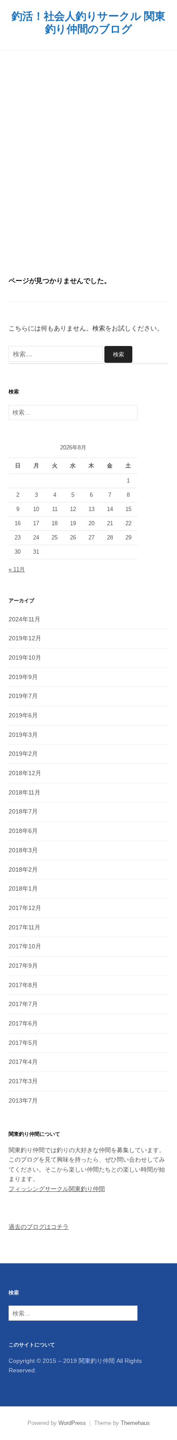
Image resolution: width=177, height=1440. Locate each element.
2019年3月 (23, 734)
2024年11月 (24, 619)
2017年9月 (23, 965)
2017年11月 (24, 927)
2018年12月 (25, 773)
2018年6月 (23, 830)
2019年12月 (25, 638)
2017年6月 (23, 1023)
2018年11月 (24, 792)
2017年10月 (25, 946)
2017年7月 (23, 1004)
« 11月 (17, 569)
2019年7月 (23, 695)
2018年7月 (23, 811)
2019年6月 (23, 715)
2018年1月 (23, 888)
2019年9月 (23, 676)
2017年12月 (25, 907)
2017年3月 (23, 1081)
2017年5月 (23, 1042)
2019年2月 (23, 753)
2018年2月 (23, 869)
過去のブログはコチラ (39, 1226)
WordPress (72, 1423)
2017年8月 (23, 985)
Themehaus (135, 1423)
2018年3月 (23, 850)
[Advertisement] (88, 163)
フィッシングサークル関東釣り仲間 (57, 1188)
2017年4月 (23, 1061)
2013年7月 (23, 1100)
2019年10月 (25, 657)
